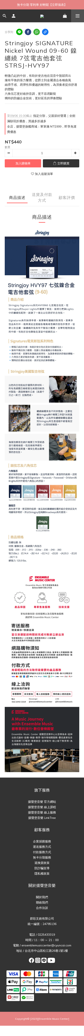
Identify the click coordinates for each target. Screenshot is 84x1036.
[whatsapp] (36, 32)
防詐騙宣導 (42, 868)
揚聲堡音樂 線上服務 (42, 812)
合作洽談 (42, 908)
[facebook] (28, 32)
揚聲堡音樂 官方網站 (42, 802)
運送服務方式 (42, 847)
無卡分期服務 (42, 857)
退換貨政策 (42, 863)
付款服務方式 (42, 852)
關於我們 (42, 897)
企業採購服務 (42, 841)
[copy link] (45, 32)
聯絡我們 (42, 902)
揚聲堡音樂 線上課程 (42, 807)
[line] (19, 32)
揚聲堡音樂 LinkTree (42, 818)
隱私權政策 (42, 873)
